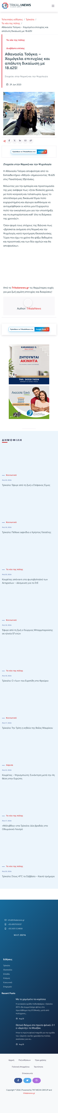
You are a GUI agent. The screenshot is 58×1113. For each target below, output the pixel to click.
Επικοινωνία (27, 1073)
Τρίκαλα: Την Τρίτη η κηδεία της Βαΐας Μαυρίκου (27, 728)
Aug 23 (21, 1019)
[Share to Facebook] (9, 140)
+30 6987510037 (15, 924)
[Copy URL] (31, 140)
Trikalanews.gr (20, 287)
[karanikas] (29, 364)
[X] (27, 1080)
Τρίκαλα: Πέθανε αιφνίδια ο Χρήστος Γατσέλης (26, 532)
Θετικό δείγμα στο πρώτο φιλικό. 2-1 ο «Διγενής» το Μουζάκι (35, 1026)
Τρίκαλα (30, 19)
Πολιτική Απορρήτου (21, 1067)
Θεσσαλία (7, 970)
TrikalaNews (34, 308)
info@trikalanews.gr (16, 920)
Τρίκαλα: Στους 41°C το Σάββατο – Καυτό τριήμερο (28, 876)
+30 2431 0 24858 (15, 928)
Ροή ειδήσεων (25, 1060)
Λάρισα (9, 765)
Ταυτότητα (38, 1067)
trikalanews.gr (29, 1093)
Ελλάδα (6, 974)
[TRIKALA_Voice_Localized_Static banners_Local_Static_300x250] (29, 266)
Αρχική (11, 1060)
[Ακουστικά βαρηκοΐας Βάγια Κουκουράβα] (29, 402)
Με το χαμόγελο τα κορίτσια (31, 999)
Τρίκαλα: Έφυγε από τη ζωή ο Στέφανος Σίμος (26, 485)
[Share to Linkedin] (20, 140)
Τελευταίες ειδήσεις (12, 19)
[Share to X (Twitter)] (14, 140)
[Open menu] (53, 6)
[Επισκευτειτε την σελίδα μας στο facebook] (18, 1080)
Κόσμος (6, 978)
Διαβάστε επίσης (15, 48)
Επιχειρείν (7, 986)
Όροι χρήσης (40, 1060)
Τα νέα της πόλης (11, 23)
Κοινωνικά (11, 475)
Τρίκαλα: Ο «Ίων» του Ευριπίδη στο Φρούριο (25, 680)
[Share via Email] (25, 140)
